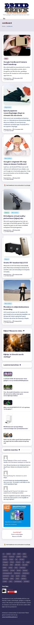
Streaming (5, 578)
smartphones (26, 573)
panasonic (5, 570)
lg (23, 562)
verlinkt (5, 581)
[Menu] (4, 18)
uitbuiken (23, 578)
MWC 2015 (17, 564)
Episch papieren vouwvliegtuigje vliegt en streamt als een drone (14, 113)
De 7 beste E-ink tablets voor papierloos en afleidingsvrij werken (15, 492)
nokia (16, 567)
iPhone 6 (18, 562)
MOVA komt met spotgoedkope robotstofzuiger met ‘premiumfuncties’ (16, 427)
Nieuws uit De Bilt (17, 536)
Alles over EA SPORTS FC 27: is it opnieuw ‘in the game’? (17, 408)
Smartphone (17, 573)
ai (3, 553)
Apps (6, 58)
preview (12, 570)
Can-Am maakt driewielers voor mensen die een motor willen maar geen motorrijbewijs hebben (16, 393)
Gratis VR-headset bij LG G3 (16, 263)
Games (7, 212)
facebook (11, 556)
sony (12, 576)
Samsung (25, 570)
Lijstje (27, 562)
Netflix (4, 567)
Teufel (17, 578)
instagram (5, 562)
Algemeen (8, 107)
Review (18, 570)
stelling (23, 576)
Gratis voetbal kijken (17, 534)
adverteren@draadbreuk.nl (9, 617)
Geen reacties (9, 79)
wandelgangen (18, 581)
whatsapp (26, 581)
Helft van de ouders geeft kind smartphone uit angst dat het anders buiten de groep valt (17, 441)
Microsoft (5, 564)
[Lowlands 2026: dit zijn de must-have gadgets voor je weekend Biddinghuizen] (8, 374)
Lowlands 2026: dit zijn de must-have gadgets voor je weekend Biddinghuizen (16, 379)
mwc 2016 (25, 564)
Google (11, 559)
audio (24, 553)
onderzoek (22, 567)
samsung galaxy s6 (7, 573)
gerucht (5, 559)
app (14, 553)
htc (16, 559)
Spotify (17, 576)
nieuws (10, 567)
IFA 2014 (22, 559)
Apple (19, 553)
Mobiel (7, 259)
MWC (11, 564)
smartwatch (6, 576)
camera (5, 556)
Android (8, 553)
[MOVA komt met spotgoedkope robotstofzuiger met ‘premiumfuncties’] (8, 419)
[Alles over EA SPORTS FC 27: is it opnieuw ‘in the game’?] (8, 402)
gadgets (18, 556)
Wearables (8, 158)
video (10, 581)
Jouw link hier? (17, 532)
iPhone (12, 562)
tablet (11, 578)
